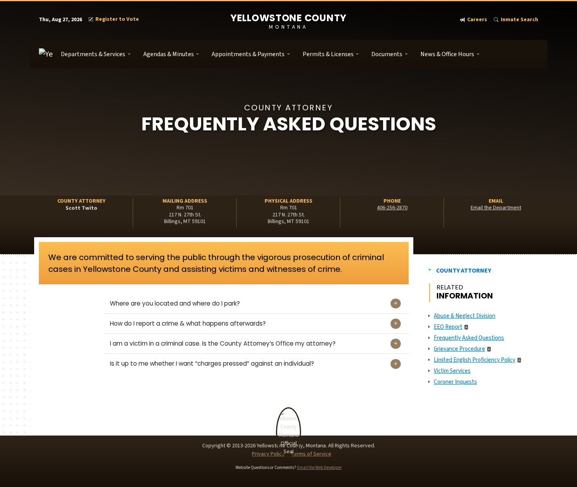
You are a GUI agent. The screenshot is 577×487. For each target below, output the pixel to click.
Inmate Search (519, 20)
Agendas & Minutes (168, 54)
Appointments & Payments (248, 54)
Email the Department (496, 208)
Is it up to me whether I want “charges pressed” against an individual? (212, 363)
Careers (477, 20)
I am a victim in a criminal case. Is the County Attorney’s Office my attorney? (223, 343)
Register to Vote (117, 19)
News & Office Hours (447, 54)
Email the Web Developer (319, 468)
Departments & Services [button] (93, 54)
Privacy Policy (268, 454)
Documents (386, 54)
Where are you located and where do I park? (175, 303)
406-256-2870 (392, 208)
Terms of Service (310, 454)
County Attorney (463, 270)
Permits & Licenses (328, 54)
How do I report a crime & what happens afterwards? (188, 323)
